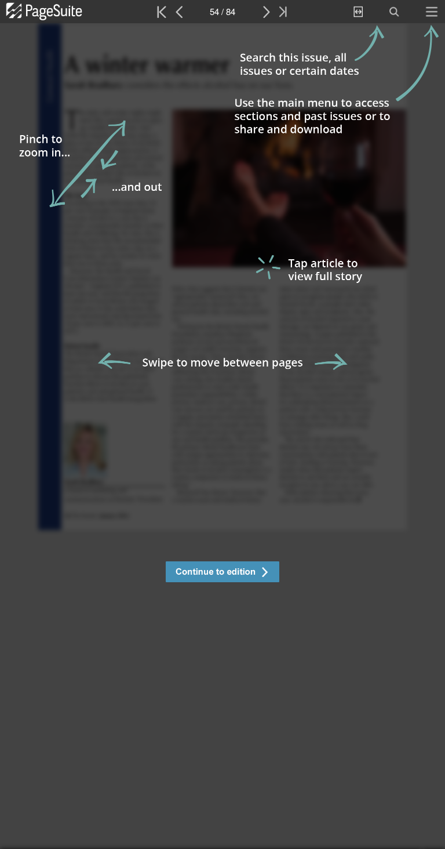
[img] (222, 436)
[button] (222, 573)
